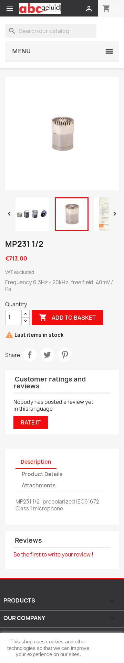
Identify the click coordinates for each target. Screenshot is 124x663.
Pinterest (65, 355)
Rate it (31, 422)
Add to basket (67, 317)
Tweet (47, 355)
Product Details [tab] (42, 474)
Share (30, 355)
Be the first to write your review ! (53, 554)
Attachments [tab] (38, 485)
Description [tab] (36, 461)
